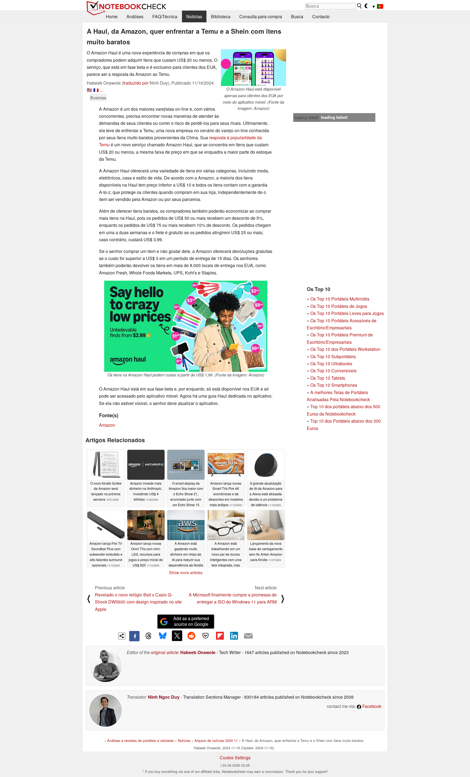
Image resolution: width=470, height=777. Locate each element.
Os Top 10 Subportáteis (333, 356)
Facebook (371, 706)
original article (164, 652)
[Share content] (121, 636)
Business (98, 97)
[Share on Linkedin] (234, 635)
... (101, 90)
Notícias (194, 16)
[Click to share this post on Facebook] (134, 636)
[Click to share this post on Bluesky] (162, 636)
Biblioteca (220, 16)
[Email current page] (248, 636)
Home (112, 16)
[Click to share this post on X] (177, 635)
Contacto (321, 16)
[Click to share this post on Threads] (148, 636)
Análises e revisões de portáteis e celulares (140, 740)
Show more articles (185, 572)
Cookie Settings (235, 757)
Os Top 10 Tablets (327, 378)
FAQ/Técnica (164, 16)
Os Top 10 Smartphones (333, 385)
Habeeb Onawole (197, 652)
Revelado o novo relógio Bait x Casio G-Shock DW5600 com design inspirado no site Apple (138, 602)
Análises (134, 16)
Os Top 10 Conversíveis (333, 370)
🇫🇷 (96, 90)
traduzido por (136, 83)
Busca (297, 16)
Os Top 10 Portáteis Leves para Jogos (347, 313)
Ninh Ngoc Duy (164, 697)
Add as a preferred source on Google (191, 621)
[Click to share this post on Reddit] (191, 635)
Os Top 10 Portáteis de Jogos (338, 306)
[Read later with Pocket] (205, 635)
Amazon (107, 425)
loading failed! (307, 117)
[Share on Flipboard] (220, 635)
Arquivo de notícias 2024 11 (216, 740)
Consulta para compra (260, 16)
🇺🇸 (89, 90)
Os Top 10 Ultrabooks (331, 363)
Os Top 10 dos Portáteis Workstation (345, 349)
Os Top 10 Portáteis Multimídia (339, 299)
